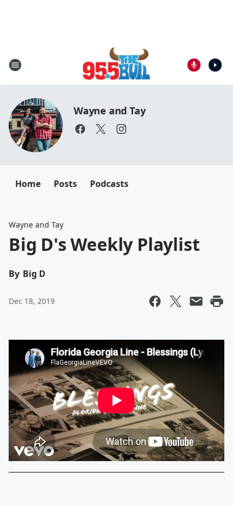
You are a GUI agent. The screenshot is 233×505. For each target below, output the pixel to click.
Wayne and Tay (109, 110)
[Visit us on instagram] (121, 128)
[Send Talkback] (193, 65)
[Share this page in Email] (196, 301)
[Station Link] (117, 64)
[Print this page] (216, 301)
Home (28, 184)
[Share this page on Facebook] (155, 301)
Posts (65, 184)
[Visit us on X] (100, 128)
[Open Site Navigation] (15, 65)
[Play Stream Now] (215, 65)
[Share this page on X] (175, 301)
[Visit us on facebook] (80, 128)
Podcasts (109, 184)
